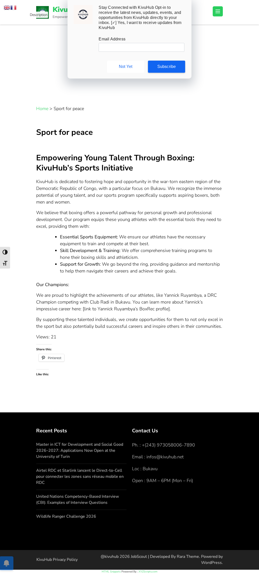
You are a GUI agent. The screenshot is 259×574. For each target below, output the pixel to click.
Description (39, 15)
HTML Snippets (111, 571)
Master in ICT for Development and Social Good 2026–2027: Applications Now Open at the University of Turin (79, 450)
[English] (7, 7)
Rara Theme (188, 556)
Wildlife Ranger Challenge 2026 (66, 516)
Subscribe (166, 66)
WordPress (211, 562)
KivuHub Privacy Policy (57, 559)
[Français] (13, 7)
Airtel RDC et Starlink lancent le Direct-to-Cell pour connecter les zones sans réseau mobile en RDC (80, 476)
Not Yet (125, 66)
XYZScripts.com (148, 571)
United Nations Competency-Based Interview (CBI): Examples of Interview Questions (77, 499)
